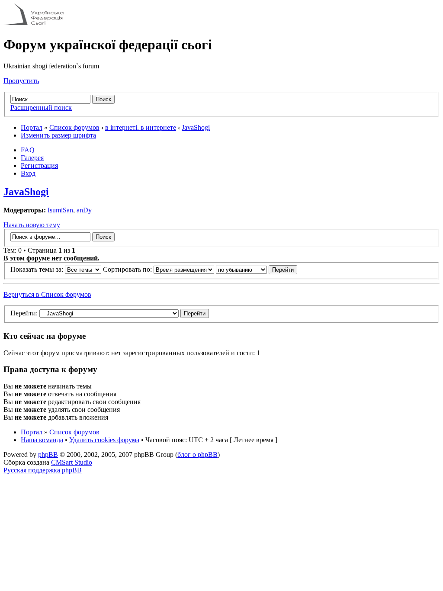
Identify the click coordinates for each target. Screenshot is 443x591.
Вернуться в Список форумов (47, 294)
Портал (31, 127)
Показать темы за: (37, 269)
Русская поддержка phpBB (42, 470)
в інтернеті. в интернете (140, 127)
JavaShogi (196, 127)
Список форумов (74, 127)
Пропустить (21, 80)
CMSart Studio (71, 462)
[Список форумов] (33, 23)
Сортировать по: (128, 269)
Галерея (32, 157)
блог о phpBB (197, 454)
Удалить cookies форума (104, 439)
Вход (28, 173)
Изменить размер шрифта (58, 135)
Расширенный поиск (41, 107)
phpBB (48, 454)
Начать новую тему (31, 224)
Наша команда (42, 439)
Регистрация (39, 165)
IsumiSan (60, 210)
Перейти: (24, 313)
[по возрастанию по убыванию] (256, 269)
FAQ (28, 150)
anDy (84, 210)
